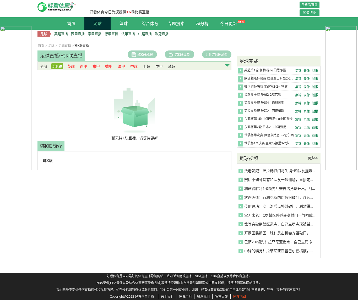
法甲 (121, 66)
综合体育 (150, 23)
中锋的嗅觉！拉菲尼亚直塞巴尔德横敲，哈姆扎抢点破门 (280, 250)
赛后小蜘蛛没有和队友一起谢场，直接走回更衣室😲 (280, 179)
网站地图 (239, 296)
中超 (134, 66)
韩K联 (57, 66)
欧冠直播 (162, 33)
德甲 (108, 66)
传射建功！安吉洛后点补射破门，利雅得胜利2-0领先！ (280, 206)
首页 (71, 23)
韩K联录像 (219, 54)
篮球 (124, 23)
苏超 (171, 66)
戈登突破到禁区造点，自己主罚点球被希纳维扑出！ (280, 224)
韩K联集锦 (182, 54)
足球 (97, 23)
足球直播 (64, 45)
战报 (315, 71)
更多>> (313, 158)
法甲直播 (128, 33)
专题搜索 (176, 23)
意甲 (96, 66)
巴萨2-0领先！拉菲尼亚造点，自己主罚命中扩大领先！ (280, 241)
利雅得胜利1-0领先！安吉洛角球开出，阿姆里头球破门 (280, 188)
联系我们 (203, 296)
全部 (43, 66)
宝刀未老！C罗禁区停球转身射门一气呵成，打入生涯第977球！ (280, 215)
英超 (71, 66)
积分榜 (202, 23)
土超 (146, 66)
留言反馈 (221, 296)
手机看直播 (309, 5)
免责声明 (185, 296)
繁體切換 (309, 12)
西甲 (83, 66)
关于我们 (167, 296)
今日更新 (228, 23)
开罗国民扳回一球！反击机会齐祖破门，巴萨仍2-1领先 (280, 232)
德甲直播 (111, 33)
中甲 (159, 66)
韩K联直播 (72, 56)
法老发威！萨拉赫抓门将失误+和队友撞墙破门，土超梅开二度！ (280, 170)
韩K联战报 (145, 54)
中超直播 (145, 33)
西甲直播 (78, 33)
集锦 (298, 71)
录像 (306, 71)
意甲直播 (94, 33)
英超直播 (61, 33)
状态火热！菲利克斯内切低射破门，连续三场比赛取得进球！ (280, 197)
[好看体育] (60, 10)
